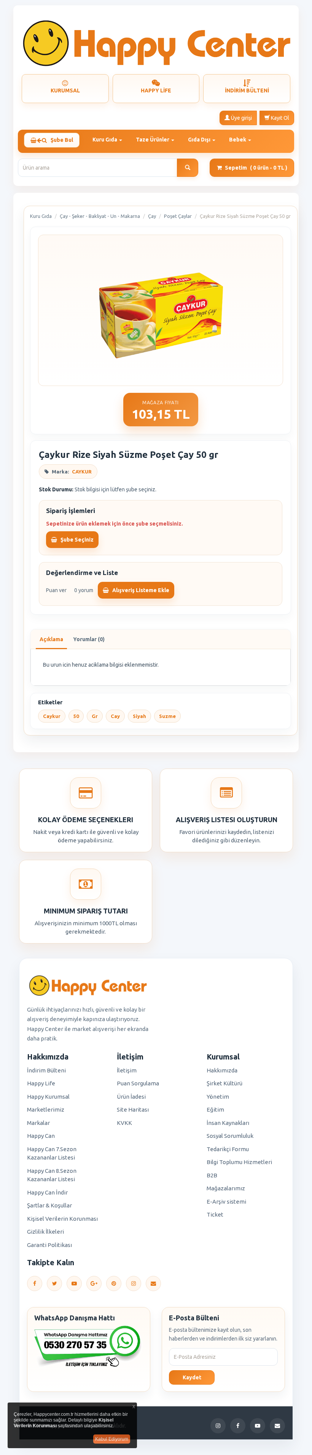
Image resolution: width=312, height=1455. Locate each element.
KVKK (124, 1123)
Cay (115, 716)
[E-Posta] (153, 1283)
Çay (152, 216)
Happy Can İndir (47, 1192)
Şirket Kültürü (224, 1083)
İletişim (127, 1070)
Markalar (38, 1123)
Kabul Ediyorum (111, 1439)
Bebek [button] (238, 140)
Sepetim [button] (256, 168)
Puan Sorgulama (138, 1083)
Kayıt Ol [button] (279, 118)
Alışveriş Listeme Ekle (140, 590)
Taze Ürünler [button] (153, 140)
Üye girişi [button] (241, 118)
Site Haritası (133, 1109)
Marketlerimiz (45, 1109)
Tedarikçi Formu (228, 1149)
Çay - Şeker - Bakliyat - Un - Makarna (100, 216)
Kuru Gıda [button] (105, 140)
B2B (212, 1175)
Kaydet (192, 1377)
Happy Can (41, 1136)
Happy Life (41, 1083)
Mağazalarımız (226, 1188)
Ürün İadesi (131, 1096)
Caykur (51, 716)
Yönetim (218, 1096)
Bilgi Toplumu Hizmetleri (239, 1162)
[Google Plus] (94, 1283)
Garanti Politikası (49, 1245)
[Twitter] (54, 1283)
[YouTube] (74, 1283)
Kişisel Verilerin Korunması (62, 1218)
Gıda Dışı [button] (200, 140)
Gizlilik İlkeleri (45, 1231)
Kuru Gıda (41, 216)
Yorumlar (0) (89, 639)
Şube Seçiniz (76, 540)
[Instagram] (133, 1283)
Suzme (167, 716)
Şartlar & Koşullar (49, 1205)
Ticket (215, 1214)
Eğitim (215, 1109)
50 (76, 716)
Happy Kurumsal (48, 1096)
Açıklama (51, 639)
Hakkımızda (222, 1070)
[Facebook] (34, 1283)
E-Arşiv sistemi (226, 1201)
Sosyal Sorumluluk (230, 1136)
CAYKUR (82, 471)
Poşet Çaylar (178, 216)
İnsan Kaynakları (228, 1123)
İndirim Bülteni (46, 1070)
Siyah (139, 716)
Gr (95, 716)
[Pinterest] (113, 1283)
